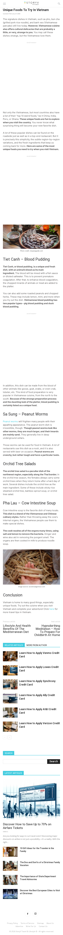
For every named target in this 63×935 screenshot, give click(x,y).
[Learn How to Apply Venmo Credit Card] (10, 656)
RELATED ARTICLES (14, 645)
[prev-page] (5, 737)
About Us (50, 923)
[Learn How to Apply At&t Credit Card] (10, 712)
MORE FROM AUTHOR (37, 645)
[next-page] (9, 737)
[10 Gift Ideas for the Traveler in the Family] (10, 852)
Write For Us (31, 926)
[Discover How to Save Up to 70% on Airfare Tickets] (31, 800)
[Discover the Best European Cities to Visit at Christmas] (10, 894)
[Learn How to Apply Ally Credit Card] (10, 698)
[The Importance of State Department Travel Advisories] (10, 880)
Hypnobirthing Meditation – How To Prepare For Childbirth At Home (47, 630)
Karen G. (5, 832)
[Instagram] (35, 914)
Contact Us (43, 926)
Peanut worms (10, 421)
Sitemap (40, 923)
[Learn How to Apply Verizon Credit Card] (10, 727)
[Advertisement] (31, 75)
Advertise (19, 926)
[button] (4, 3)
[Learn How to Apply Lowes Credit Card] (10, 670)
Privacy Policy (12, 923)
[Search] (59, 3)
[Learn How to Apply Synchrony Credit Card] (10, 684)
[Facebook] (27, 914)
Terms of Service (27, 923)
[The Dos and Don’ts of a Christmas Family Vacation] (10, 866)
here (51, 609)
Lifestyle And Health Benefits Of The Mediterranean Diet (17, 628)
